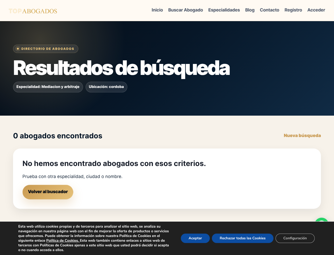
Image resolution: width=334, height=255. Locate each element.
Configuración (295, 238)
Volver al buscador (48, 191)
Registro (293, 10)
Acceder (316, 10)
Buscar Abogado (185, 10)
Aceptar (195, 238)
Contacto (269, 10)
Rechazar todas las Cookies (243, 238)
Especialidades (224, 10)
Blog (250, 10)
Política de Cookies (62, 240)
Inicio (157, 10)
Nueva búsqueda (302, 135)
